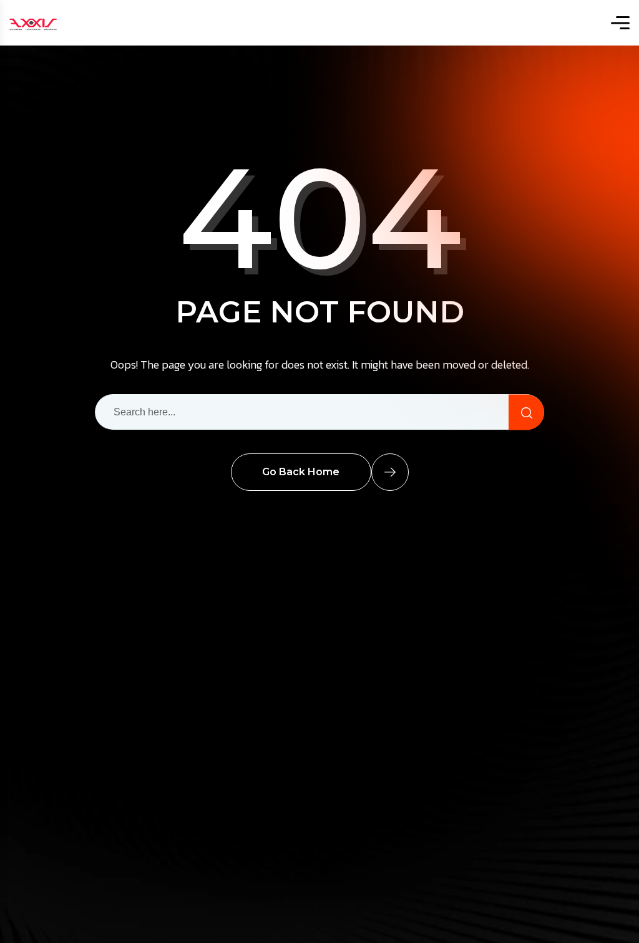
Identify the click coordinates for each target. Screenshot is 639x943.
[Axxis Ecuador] (33, 22)
